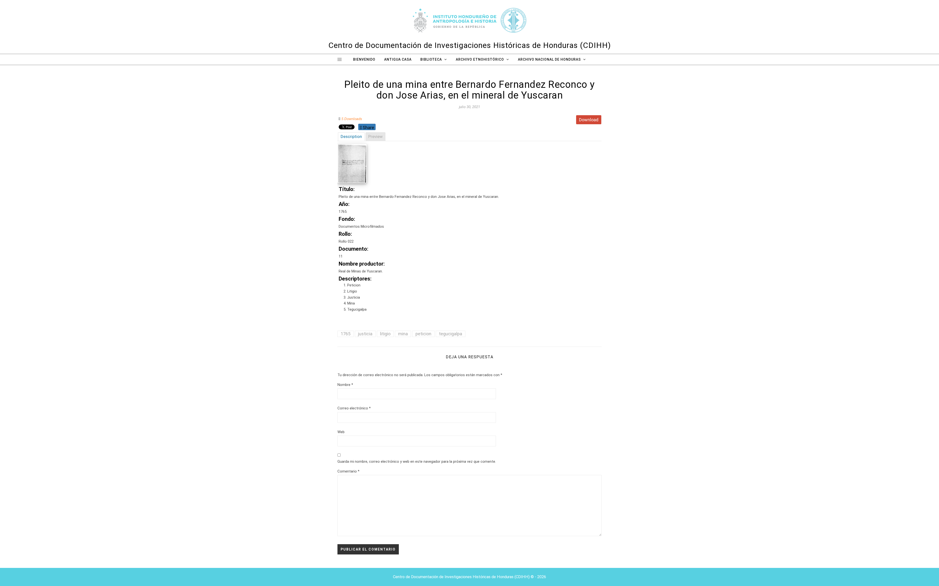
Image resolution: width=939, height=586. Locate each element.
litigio (385, 333)
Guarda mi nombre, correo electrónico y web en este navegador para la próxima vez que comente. (416, 461)
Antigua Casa (398, 59)
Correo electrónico (354, 408)
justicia (365, 333)
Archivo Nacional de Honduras (549, 59)
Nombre (345, 385)
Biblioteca (431, 59)
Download (588, 119)
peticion (423, 333)
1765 (345, 333)
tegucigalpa (450, 333)
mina (403, 333)
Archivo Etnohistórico (480, 59)
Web (341, 432)
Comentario (348, 471)
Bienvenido (364, 59)
